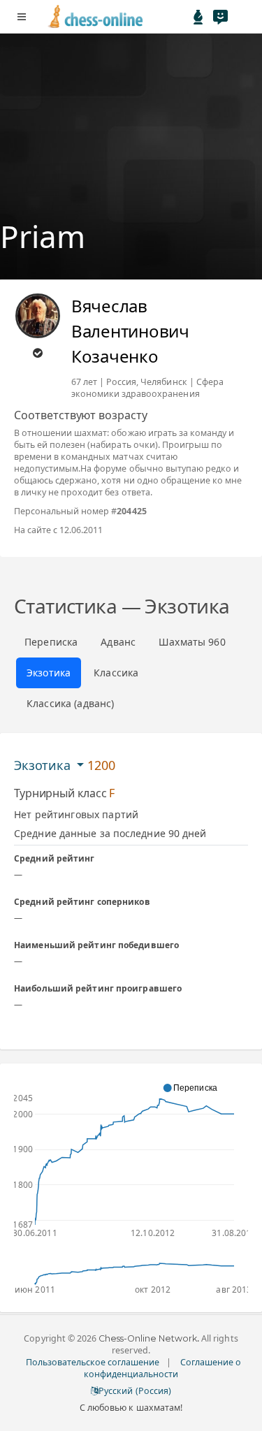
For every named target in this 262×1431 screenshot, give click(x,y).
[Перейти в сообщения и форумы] (220, 16)
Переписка (51, 641)
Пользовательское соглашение (93, 1362)
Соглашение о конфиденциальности (163, 1368)
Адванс (118, 641)
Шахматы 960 (192, 641)
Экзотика (49, 672)
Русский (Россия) (134, 1391)
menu (22, 17)
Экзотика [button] (44, 765)
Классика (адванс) (70, 703)
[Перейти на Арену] (198, 16)
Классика (116, 672)
